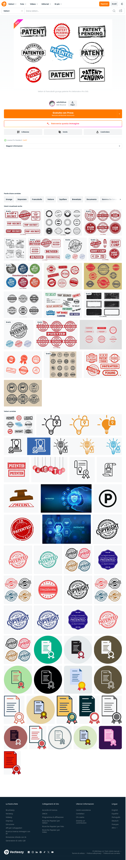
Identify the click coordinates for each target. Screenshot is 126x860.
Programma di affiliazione (52, 817)
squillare (63, 199)
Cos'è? (25, 140)
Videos (33, 4)
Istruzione (10, 824)
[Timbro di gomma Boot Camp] (105, 249)
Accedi (112, 4)
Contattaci (79, 813)
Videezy (9, 817)
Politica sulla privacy (92, 853)
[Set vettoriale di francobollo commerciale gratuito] (63, 364)
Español (113, 813)
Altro (112, 828)
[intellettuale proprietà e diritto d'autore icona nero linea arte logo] (82, 469)
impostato (22, 199)
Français (113, 824)
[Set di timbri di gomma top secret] (23, 222)
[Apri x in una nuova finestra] (48, 852)
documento (92, 199)
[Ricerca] (112, 10)
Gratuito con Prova (62, 113)
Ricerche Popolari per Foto (50, 827)
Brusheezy (10, 810)
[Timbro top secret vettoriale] (63, 304)
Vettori (11, 4)
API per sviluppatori (14, 828)
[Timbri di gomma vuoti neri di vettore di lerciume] (63, 222)
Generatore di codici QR (15, 840)
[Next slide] (116, 199)
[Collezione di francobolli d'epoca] (15, 249)
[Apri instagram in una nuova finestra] (33, 852)
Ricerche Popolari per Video (50, 833)
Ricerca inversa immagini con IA (16, 832)
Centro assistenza (82, 810)
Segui (72, 105)
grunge (9, 199)
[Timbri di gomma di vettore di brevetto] (56, 334)
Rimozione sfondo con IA (16, 837)
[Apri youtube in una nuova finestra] (52, 852)
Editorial (45, 4)
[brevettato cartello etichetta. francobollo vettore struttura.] (22, 529)
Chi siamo (79, 817)
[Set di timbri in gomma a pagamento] (103, 222)
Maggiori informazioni (14, 146)
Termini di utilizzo (76, 853)
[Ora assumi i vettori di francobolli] (63, 276)
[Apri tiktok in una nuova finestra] (45, 852)
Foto (22, 4)
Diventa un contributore (80, 822)
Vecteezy (9, 813)
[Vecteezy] (3, 3)
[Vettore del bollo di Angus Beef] (23, 393)
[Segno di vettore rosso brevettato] (49, 469)
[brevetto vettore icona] (48, 650)
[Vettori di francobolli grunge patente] (19, 425)
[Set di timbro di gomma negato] (44, 249)
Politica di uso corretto (110, 853)
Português (114, 817)
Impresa (9, 821)
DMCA (44, 813)
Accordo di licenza (48, 810)
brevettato (76, 199)
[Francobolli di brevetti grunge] (103, 364)
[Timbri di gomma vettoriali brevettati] (23, 304)
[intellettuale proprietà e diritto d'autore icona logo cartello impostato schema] (27, 446)
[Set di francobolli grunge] (103, 304)
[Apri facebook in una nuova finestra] (29, 852)
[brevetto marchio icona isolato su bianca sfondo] (108, 498)
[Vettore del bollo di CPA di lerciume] (23, 364)
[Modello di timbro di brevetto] (101, 334)
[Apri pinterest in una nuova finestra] (41, 852)
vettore (50, 199)
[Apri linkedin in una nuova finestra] (37, 852)
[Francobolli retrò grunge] (103, 276)
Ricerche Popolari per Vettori (50, 822)
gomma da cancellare (111, 199)
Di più (57, 4)
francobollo (37, 199)
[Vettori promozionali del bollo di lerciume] (23, 276)
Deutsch (113, 821)
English (113, 810)
